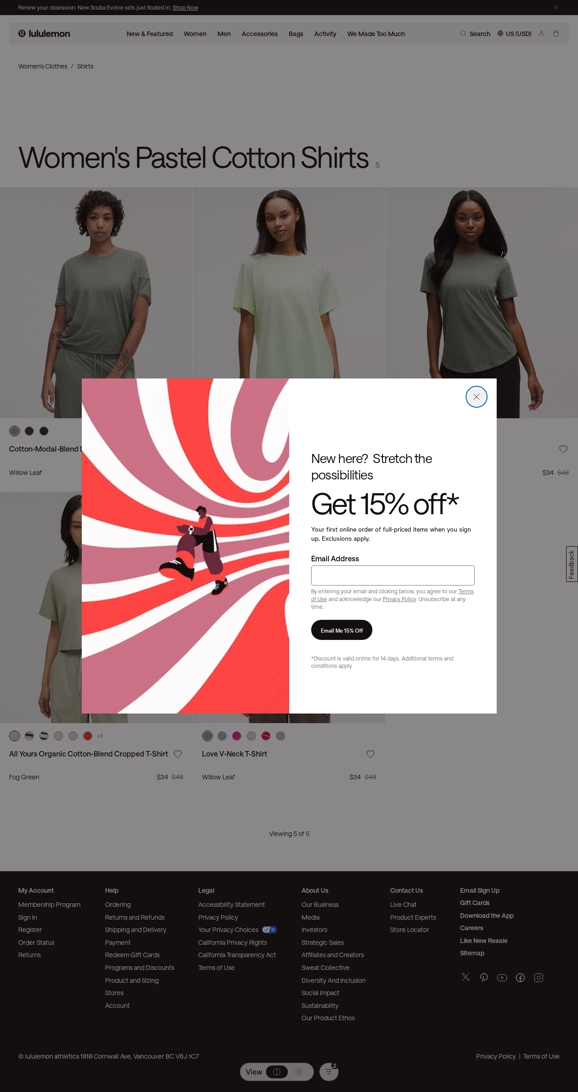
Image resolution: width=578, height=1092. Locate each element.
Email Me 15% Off (342, 630)
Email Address (335, 558)
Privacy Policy (399, 599)
